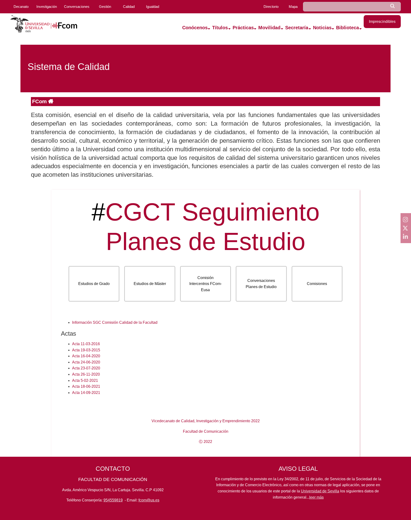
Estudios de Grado (94, 284)
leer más (316, 497)
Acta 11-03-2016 (86, 344)
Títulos (220, 27)
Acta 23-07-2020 (86, 368)
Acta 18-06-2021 (86, 386)
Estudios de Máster (150, 284)
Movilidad (269, 27)
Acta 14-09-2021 (86, 393)
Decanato (21, 7)
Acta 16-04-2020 (86, 356)
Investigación (46, 7)
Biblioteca (347, 27)
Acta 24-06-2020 (86, 362)
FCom (40, 101)
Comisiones (317, 284)
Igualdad (152, 7)
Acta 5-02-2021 (85, 380)
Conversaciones (76, 7)
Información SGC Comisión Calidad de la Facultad (114, 322)
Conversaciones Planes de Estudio (261, 284)
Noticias (322, 27)
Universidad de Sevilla (320, 491)
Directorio (271, 7)
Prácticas (243, 27)
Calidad (129, 7)
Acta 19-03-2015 (86, 350)
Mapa (293, 7)
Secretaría (296, 27)
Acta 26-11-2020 (86, 374)
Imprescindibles (382, 22)
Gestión (105, 7)
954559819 (113, 500)
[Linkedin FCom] (406, 237)
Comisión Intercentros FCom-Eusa (205, 284)
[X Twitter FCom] (406, 228)
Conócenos (195, 27)
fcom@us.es (148, 500)
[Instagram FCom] (406, 219)
